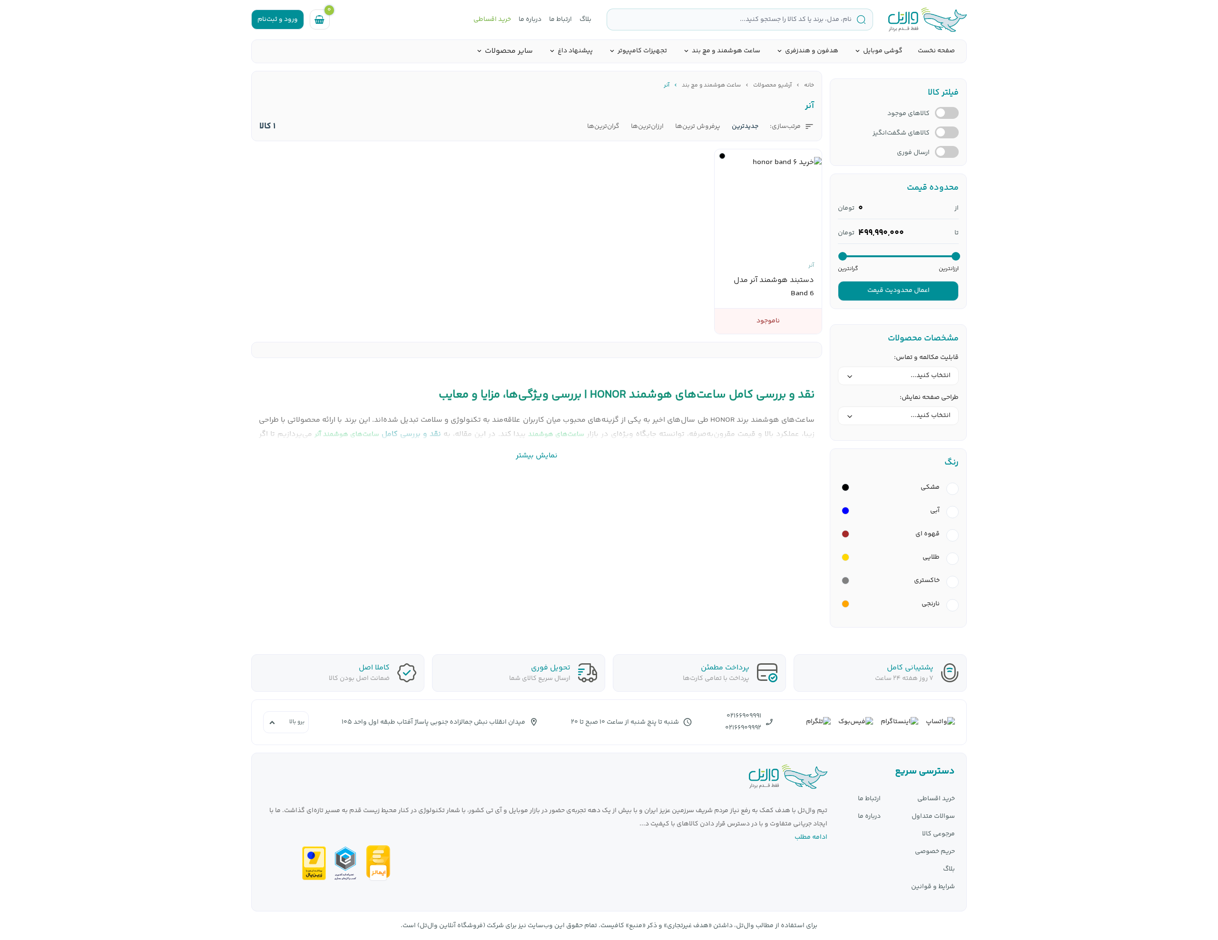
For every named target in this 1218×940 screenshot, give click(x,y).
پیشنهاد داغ (575, 51)
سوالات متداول (933, 817)
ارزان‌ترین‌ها (647, 127)
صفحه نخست (936, 51)
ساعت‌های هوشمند (556, 434)
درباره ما (530, 20)
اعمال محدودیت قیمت (898, 290)
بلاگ (585, 20)
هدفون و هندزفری (811, 51)
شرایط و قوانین (933, 887)
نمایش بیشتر (537, 456)
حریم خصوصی (935, 852)
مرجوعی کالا (938, 834)
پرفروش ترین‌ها (697, 127)
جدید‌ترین (745, 127)
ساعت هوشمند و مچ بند (726, 51)
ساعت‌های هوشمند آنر (346, 434)
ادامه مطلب (811, 837)
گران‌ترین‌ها (603, 127)
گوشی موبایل (883, 51)
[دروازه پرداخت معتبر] (314, 863)
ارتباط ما (560, 20)
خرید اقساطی (492, 20)
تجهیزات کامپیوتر (642, 51)
